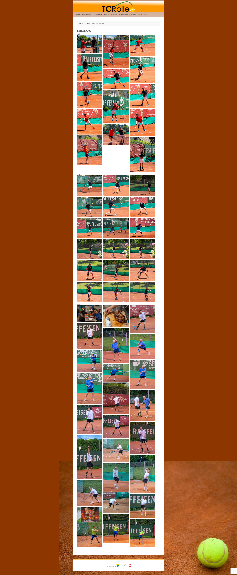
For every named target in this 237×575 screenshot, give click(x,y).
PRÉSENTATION (87, 15)
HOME (78, 15)
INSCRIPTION (98, 15)
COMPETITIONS (123, 15)
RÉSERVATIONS (143, 15)
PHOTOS (133, 15)
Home (88, 23)
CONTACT (114, 15)
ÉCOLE (106, 15)
